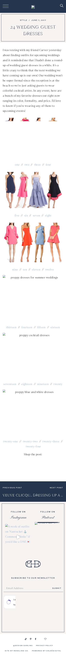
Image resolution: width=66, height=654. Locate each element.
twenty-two (30, 441)
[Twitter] (40, 639)
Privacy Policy (44, 645)
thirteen (11, 327)
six (26, 215)
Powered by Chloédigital (46, 651)
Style (23, 20)
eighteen (26, 384)
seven (36, 215)
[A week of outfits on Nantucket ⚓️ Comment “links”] (18, 537)
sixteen (55, 327)
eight (48, 215)
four (48, 164)
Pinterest (47, 517)
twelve (49, 269)
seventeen (10, 384)
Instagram (18, 517)
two (27, 164)
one (17, 164)
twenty (57, 384)
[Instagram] (21, 639)
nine (15, 269)
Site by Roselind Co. (17, 651)
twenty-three (50, 441)
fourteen (26, 327)
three (37, 164)
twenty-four (33, 446)
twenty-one (10, 441)
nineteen (43, 384)
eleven (36, 269)
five (17, 215)
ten (25, 269)
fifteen (41, 327)
